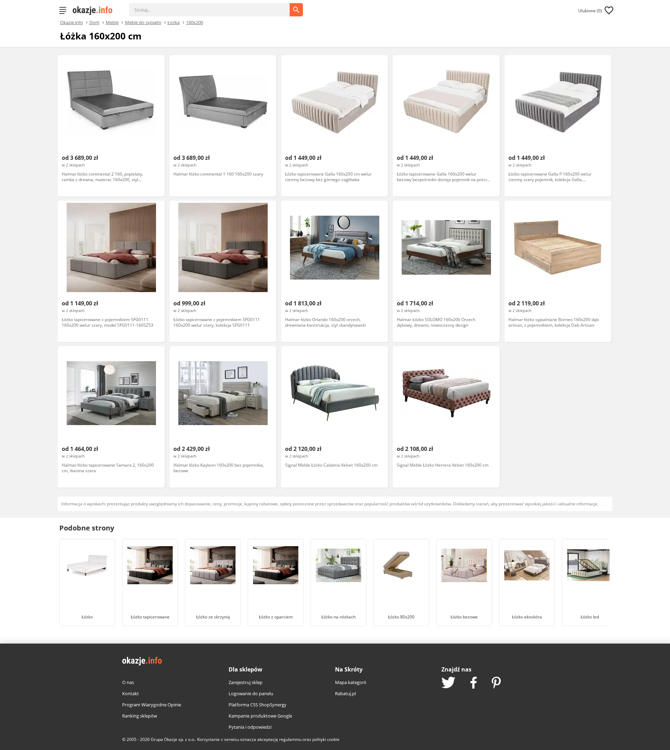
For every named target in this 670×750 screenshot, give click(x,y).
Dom (94, 22)
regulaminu (290, 739)
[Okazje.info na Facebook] (473, 683)
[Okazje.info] (95, 10)
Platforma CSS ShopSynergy (257, 704)
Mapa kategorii (350, 682)
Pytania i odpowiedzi (250, 727)
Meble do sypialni (143, 22)
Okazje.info (71, 22)
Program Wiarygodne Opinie (151, 704)
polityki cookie (326, 739)
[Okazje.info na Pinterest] (496, 683)
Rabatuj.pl (345, 693)
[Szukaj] (214, 6)
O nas (128, 682)
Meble (112, 22)
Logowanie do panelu (251, 693)
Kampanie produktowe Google (260, 716)
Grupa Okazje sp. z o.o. (173, 739)
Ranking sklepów (139, 716)
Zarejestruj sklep (245, 682)
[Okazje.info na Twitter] (448, 683)
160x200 (194, 22)
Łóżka (174, 22)
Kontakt (130, 693)
